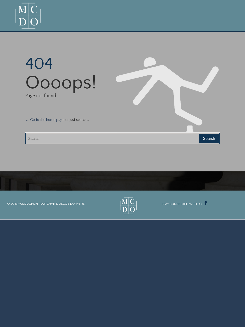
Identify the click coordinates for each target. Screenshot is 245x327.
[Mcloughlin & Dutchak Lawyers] (29, 15)
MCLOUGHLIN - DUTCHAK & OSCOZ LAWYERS (50, 203)
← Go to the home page (44, 120)
